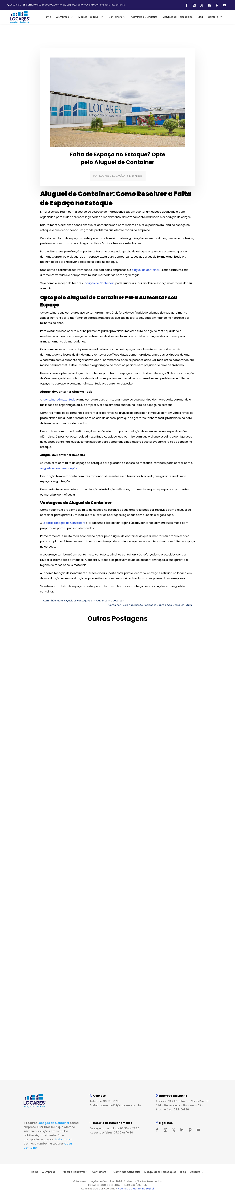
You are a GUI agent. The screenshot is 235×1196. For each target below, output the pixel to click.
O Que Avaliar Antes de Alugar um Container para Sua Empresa (86, 753)
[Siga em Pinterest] (217, 5)
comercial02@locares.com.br (44, 4)
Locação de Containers (99, 283)
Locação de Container (53, 1123)
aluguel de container (145, 270)
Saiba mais (63, 1139)
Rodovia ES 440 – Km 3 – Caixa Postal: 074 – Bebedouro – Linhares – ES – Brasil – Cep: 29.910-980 (182, 1105)
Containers (99, 1171)
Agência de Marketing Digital (136, 1188)
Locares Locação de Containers (64, 523)
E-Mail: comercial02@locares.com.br (115, 1105)
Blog (183, 1171)
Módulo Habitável (74, 1171)
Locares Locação (112, 175)
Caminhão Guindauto (127, 1171)
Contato (195, 1171)
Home (34, 1171)
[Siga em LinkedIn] (209, 5)
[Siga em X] (202, 5)
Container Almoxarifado (59, 400)
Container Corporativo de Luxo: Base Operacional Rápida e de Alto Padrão (97, 901)
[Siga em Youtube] (224, 5)
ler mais (33, 766)
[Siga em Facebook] (187, 5)
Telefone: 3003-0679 (104, 1101)
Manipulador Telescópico (160, 1171)
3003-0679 (15, 4)
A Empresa (49, 1171)
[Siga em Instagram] (194, 5)
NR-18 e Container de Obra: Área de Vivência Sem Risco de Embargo (90, 1050)
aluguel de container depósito (60, 468)
